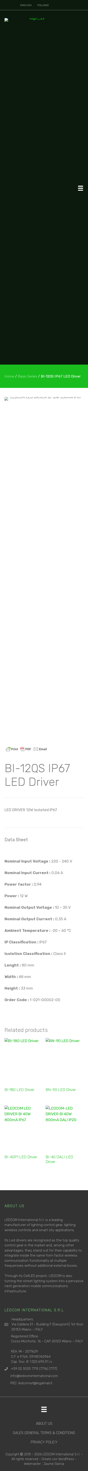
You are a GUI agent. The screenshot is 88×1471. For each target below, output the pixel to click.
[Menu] (80, 188)
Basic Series (27, 376)
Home (9, 376)
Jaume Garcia (53, 1464)
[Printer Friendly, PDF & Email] (26, 749)
